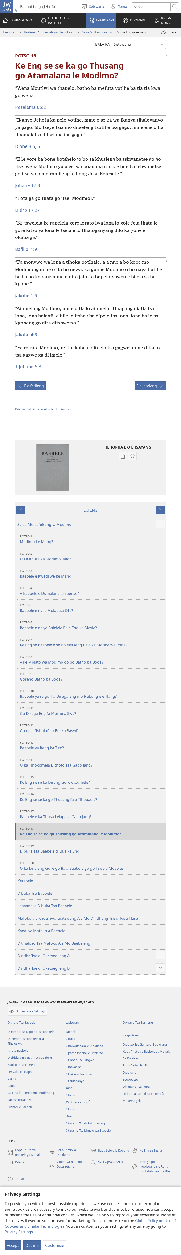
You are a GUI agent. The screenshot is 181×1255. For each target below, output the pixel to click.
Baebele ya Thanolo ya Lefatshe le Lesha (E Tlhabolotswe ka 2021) (58, 32)
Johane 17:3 (27, 185)
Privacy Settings (19, 1231)
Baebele (29, 32)
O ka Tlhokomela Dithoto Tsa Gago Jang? (56, 763)
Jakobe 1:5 (26, 295)
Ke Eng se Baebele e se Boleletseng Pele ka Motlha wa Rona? (73, 642)
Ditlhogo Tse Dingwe (79, 1060)
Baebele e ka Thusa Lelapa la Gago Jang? (55, 814)
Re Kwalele (130, 1058)
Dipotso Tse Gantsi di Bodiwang (145, 1044)
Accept (13, 1245)
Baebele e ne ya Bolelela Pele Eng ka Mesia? (58, 625)
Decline (32, 1245)
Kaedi (69, 1088)
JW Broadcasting (77, 1102)
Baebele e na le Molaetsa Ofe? (46, 608)
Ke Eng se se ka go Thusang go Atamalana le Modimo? (70, 831)
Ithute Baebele (18, 1050)
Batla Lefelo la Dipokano (62, 1152)
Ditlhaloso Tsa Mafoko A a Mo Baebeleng (53, 943)
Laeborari (9, 32)
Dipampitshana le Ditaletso (84, 1053)
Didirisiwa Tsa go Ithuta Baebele (30, 1057)
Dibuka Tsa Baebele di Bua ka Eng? (50, 849)
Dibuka (70, 1039)
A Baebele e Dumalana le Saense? (49, 591)
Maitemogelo (132, 1101)
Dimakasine (73, 1067)
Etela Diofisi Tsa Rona (137, 1065)
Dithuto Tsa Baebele (21, 1022)
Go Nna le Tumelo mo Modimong (31, 1093)
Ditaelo (70, 1095)
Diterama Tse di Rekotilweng (85, 1123)
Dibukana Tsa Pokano (80, 1074)
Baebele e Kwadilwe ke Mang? (46, 574)
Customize (54, 1245)
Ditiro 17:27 (27, 210)
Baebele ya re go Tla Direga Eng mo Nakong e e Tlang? (68, 694)
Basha (12, 1078)
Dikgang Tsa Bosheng (138, 1022)
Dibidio (70, 1109)
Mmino (70, 1116)
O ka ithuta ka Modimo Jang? (45, 556)
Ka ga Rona (131, 1035)
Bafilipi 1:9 (26, 249)
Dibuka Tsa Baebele (34, 893)
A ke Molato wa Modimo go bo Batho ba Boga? (61, 660)
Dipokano (129, 1072)
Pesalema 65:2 (30, 107)
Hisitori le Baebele (20, 1107)
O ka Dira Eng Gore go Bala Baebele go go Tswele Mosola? (71, 866)
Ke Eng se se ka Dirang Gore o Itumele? (55, 780)
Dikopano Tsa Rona (136, 1086)
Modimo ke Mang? (36, 539)
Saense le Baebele (20, 1100)
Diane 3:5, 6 (27, 146)
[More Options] (174, 32)
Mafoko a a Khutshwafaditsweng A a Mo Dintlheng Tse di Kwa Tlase (77, 918)
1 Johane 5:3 (28, 366)
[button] (60, 20)
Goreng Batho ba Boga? (41, 677)
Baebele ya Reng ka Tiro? (42, 745)
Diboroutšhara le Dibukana (84, 1046)
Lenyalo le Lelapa (20, 1072)
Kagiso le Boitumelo (21, 1064)
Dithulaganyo (74, 1081)
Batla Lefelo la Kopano (109, 1150)
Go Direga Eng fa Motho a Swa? (48, 711)
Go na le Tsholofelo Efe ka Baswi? (49, 728)
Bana (11, 1085)
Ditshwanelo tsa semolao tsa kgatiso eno (43, 409)
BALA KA (102, 44)
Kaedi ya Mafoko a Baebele (41, 930)
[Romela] (163, 32)
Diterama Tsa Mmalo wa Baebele (88, 1130)
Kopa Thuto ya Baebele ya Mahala (146, 1051)
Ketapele (25, 880)
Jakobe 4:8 (26, 335)
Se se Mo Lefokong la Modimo (98, 32)
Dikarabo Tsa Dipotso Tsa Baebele (31, 1031)
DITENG (91, 510)
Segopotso (130, 1079)
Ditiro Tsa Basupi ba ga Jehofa (143, 1093)
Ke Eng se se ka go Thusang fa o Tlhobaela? (58, 797)
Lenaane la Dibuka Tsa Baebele (44, 905)
